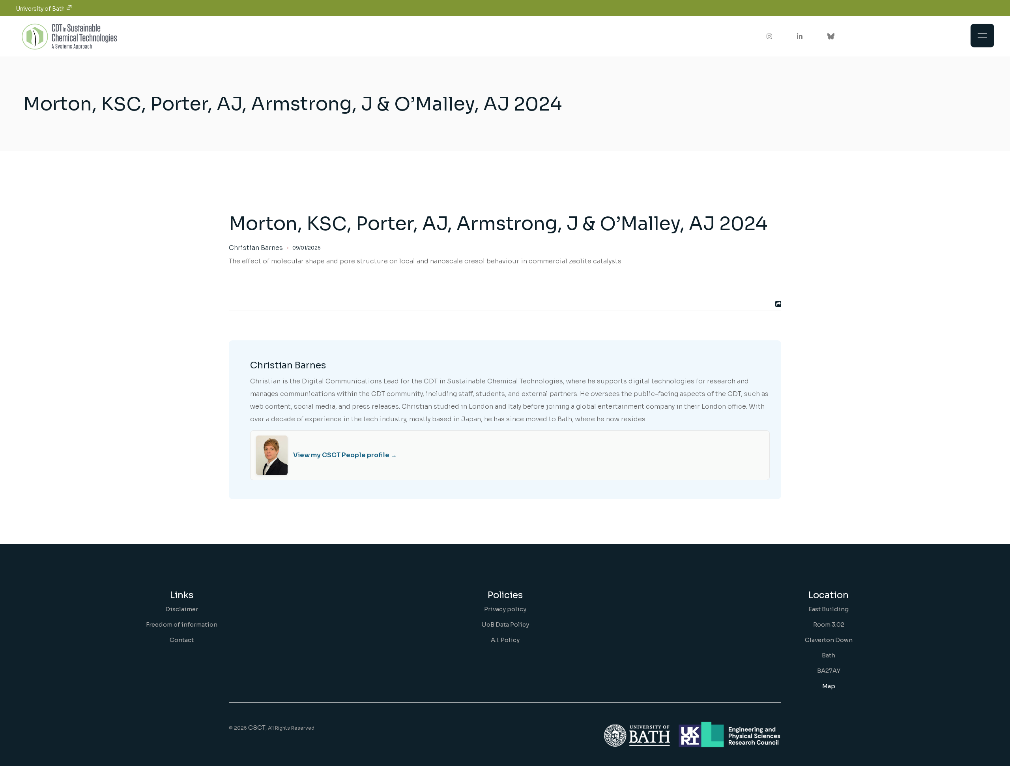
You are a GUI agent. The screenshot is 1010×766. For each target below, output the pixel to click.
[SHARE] (777, 304)
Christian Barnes (256, 248)
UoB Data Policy (505, 624)
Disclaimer (181, 609)
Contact (182, 640)
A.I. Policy (505, 640)
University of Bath (41, 8)
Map (828, 686)
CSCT (257, 727)
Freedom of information (181, 624)
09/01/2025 (306, 248)
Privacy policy (505, 609)
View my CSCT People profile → (345, 455)
